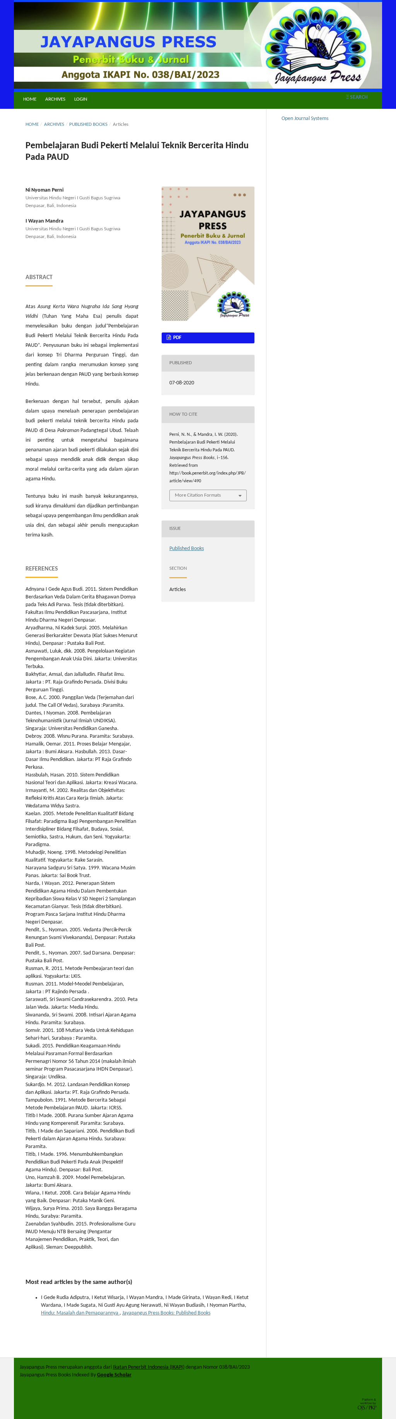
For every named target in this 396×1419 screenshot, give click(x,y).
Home (29, 99)
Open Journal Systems (305, 119)
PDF (176, 337)
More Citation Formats (198, 495)
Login (80, 99)
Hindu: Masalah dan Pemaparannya (80, 1313)
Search (358, 97)
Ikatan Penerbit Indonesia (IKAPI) (148, 1367)
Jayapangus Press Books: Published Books (166, 1313)
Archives (55, 99)
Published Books (88, 124)
